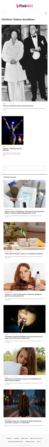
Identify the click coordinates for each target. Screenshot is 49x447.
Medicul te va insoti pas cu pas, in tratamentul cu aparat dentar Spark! (23, 379)
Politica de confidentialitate (15, 441)
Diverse (6, 334)
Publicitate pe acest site (36, 438)
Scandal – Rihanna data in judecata (12, 149)
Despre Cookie (24, 438)
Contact (39, 441)
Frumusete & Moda (9, 209)
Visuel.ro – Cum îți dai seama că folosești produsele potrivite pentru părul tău (23, 295)
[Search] (44, 168)
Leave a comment (6, 112)
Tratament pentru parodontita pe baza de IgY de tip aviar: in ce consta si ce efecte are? (24, 337)
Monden (4, 103)
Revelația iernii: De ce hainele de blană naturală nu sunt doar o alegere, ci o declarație (23, 421)
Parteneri (16, 438)
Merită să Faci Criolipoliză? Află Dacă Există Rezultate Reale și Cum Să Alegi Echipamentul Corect (24, 212)
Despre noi (9, 438)
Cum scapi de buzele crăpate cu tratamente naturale (24, 253)
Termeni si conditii (30, 441)
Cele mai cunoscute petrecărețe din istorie (18, 106)
